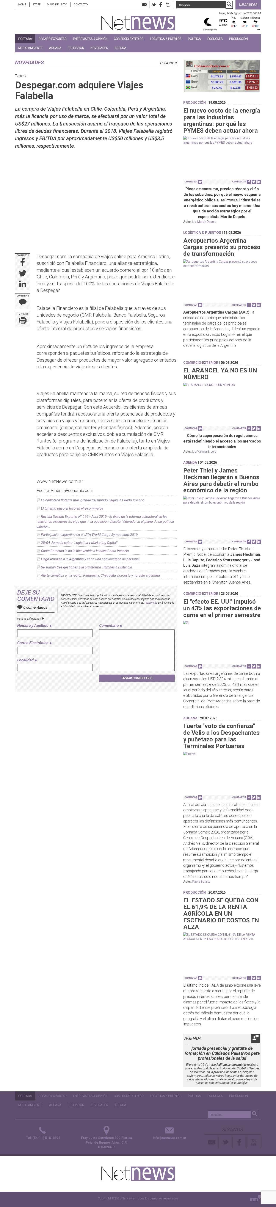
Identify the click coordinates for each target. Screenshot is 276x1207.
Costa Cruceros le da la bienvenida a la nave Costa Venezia (85, 551)
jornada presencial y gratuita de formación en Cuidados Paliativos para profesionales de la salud (222, 1053)
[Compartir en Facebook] (22, 262)
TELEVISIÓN (76, 48)
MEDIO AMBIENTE (30, 48)
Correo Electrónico (33, 642)
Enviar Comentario (136, 678)
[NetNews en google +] (172, 4)
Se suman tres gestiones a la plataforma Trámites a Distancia (86, 567)
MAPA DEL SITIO (57, 4)
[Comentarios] (23, 303)
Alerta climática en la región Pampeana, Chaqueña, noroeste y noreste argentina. (101, 575)
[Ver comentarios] (200, 182)
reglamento (151, 602)
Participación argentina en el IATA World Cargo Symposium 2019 (89, 535)
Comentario (109, 625)
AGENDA (120, 48)
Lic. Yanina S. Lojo (204, 451)
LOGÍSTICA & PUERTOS (166, 39)
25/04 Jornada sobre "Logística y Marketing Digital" (79, 543)
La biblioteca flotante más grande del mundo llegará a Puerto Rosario (92, 500)
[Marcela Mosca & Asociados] (255, 1199)
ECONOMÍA (215, 39)
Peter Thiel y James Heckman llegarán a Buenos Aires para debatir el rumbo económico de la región (221, 480)
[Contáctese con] (144, 4)
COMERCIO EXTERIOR (129, 39)
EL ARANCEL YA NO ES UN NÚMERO (220, 374)
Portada (25, 39)
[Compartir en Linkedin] (22, 284)
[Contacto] (211, 1142)
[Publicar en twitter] (23, 273)
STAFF (37, 4)
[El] (222, 623)
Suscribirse (248, 4)
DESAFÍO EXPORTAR (53, 39)
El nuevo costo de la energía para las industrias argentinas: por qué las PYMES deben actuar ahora (221, 120)
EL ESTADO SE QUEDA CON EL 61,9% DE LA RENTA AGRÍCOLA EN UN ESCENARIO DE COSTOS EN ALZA (221, 913)
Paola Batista (201, 881)
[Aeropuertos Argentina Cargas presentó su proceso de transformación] (222, 263)
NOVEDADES (99, 48)
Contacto (81, 4)
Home (22, 4)
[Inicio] (138, 21)
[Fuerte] (222, 754)
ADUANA (55, 48)
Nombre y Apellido (33, 625)
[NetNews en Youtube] (254, 1142)
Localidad (25, 660)
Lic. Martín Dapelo (204, 221)
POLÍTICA (194, 39)
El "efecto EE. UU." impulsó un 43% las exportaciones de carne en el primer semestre (222, 608)
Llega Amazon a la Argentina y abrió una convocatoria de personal (90, 559)
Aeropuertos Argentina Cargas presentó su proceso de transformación (221, 247)
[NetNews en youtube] (167, 4)
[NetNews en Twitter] (153, 4)
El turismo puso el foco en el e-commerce (72, 508)
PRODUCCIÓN (238, 39)
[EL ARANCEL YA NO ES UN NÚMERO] (222, 385)
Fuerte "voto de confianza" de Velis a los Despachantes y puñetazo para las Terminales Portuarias (221, 735)
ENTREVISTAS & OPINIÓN (90, 39)
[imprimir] (23, 321)
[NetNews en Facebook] (160, 4)
